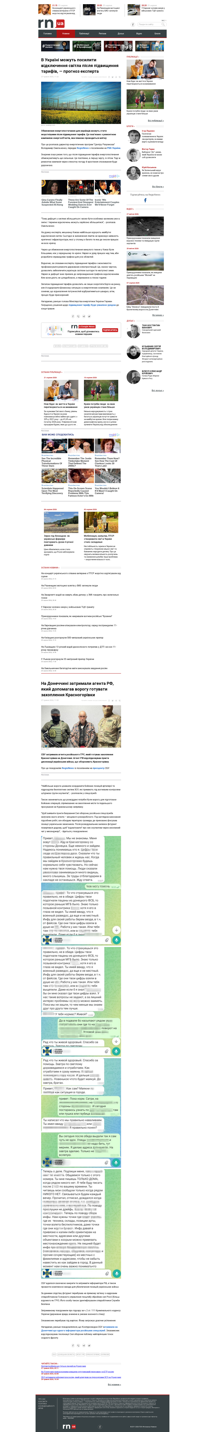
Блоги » (131, 126)
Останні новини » (50, 568)
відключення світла (98, 346)
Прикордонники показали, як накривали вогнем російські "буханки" (76, 616)
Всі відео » (158, 315)
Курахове (105, 1354)
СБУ (54, 1354)
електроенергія (69, 346)
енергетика (83, 346)
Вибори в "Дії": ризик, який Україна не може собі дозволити (152, 154)
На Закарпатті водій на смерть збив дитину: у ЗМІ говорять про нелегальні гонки (80, 596)
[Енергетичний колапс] (55, 50)
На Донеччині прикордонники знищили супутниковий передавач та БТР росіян (77, 1372)
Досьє (121, 33)
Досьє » (131, 321)
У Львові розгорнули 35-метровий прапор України (67, 659)
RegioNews (83, 148)
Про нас (41, 1399)
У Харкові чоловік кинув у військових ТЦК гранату (67, 607)
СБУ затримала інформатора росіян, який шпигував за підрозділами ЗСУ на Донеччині (81, 1377)
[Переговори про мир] (118, 50)
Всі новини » (114, 1384)
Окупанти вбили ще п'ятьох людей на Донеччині (63, 1366)
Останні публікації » (51, 372)
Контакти (42, 1401)
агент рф (80, 1354)
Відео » (130, 209)
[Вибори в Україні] (149, 50)
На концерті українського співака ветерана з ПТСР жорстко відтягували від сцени (81, 575)
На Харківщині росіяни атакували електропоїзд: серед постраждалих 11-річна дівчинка (79, 627)
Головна (48, 33)
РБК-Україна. (114, 148)
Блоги (157, 33)
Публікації (84, 33)
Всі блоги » (158, 186)
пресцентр (99, 768)
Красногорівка (92, 1354)
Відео (139, 33)
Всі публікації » (156, 120)
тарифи (57, 346)
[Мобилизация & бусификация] (87, 50)
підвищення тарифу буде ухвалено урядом (92, 305)
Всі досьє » (158, 390)
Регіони (102, 33)
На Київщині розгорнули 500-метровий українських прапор (72, 637)
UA (162, 20)
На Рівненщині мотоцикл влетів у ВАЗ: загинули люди (69, 585)
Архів (40, 1408)
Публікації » (133, 57)
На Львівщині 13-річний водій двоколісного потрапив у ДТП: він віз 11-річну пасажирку (78, 648)
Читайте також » (49, 1364)
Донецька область (66, 1354)
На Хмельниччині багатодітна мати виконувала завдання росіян (74, 668)
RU (166, 20)
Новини (65, 33)
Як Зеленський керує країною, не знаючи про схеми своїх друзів (153, 173)
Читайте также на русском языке (94, 77)
